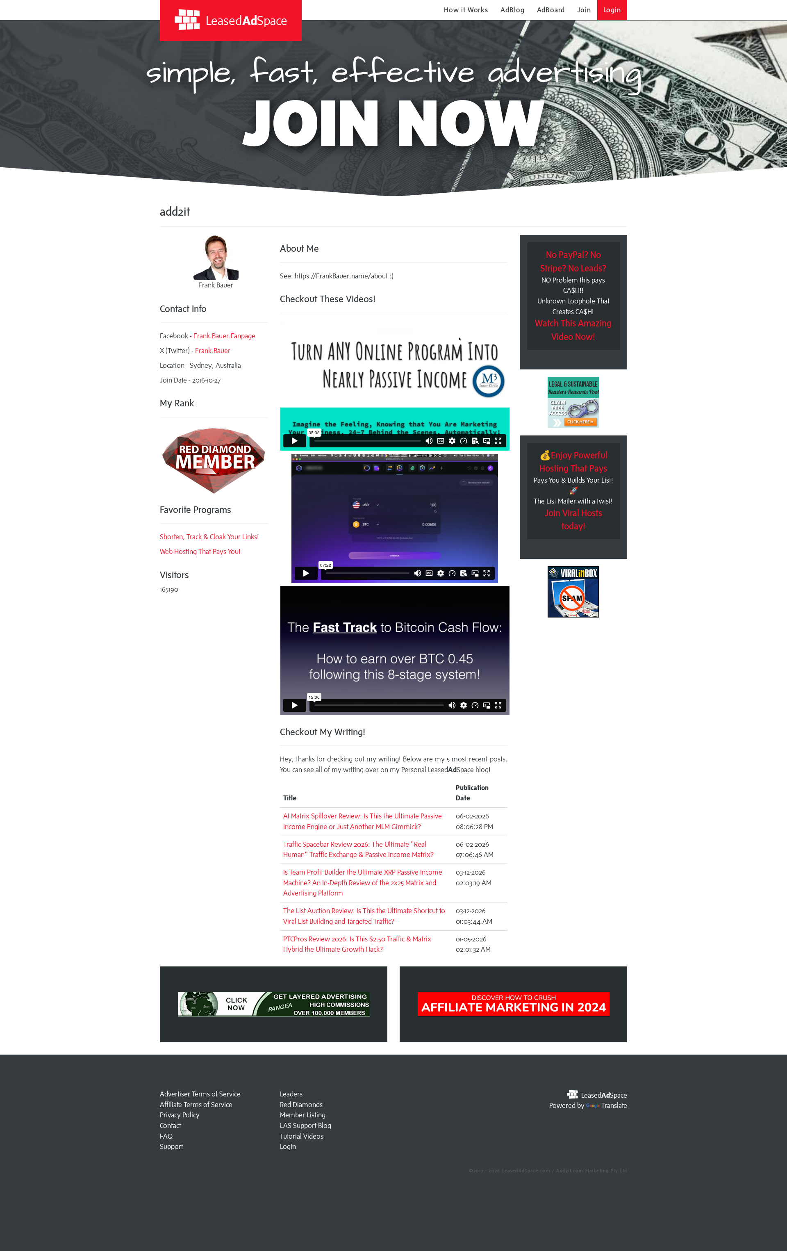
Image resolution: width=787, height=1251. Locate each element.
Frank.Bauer (212, 350)
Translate (614, 1105)
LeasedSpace (245, 20)
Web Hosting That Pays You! (200, 551)
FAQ (166, 1136)
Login (612, 10)
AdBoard (551, 10)
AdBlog (512, 10)
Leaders (291, 1094)
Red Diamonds (301, 1105)
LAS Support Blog (305, 1125)
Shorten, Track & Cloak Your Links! (209, 537)
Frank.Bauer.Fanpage (224, 336)
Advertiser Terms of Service (200, 1094)
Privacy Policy (180, 1115)
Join (584, 10)
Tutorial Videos (301, 1136)
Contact (170, 1125)
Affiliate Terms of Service (196, 1105)
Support (171, 1146)
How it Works (466, 10)
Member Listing (302, 1115)
